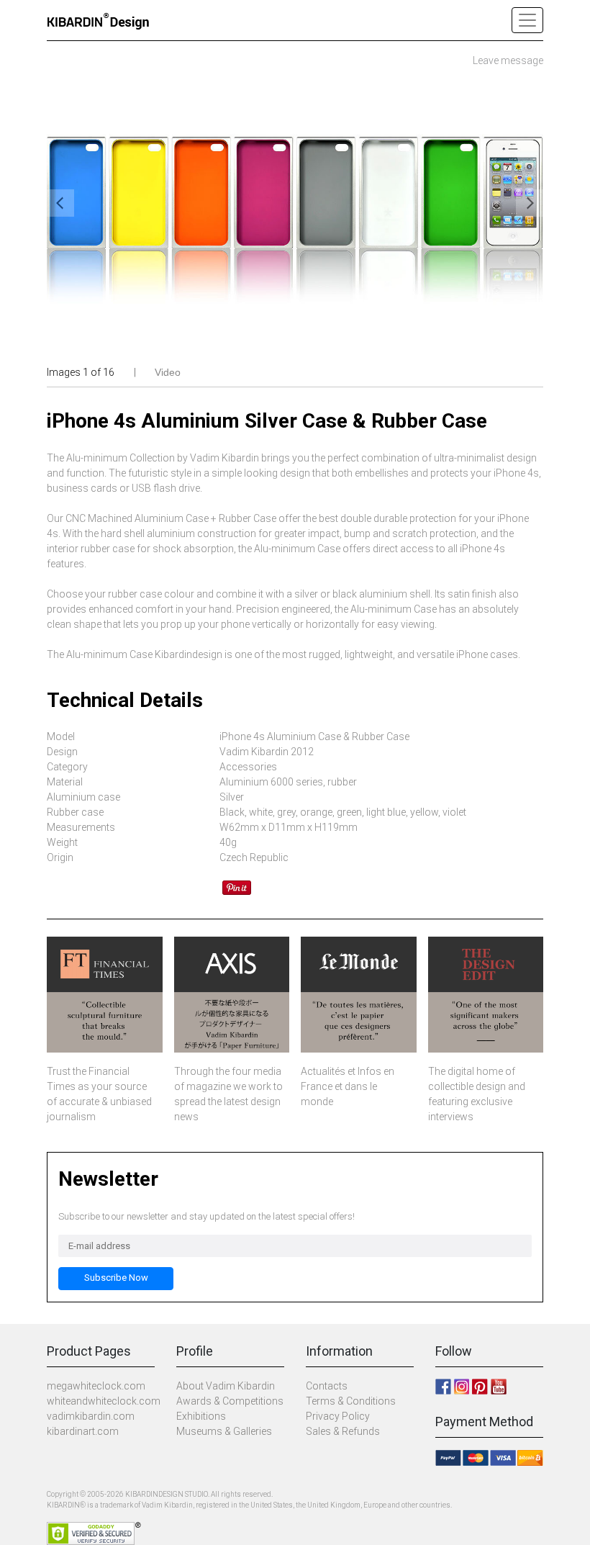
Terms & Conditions (351, 1401)
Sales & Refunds (343, 1431)
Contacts (327, 1386)
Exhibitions (201, 1416)
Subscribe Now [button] (116, 1277)
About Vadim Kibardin (225, 1386)
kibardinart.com (83, 1431)
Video (168, 372)
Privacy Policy (338, 1416)
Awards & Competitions (229, 1401)
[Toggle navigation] (527, 20)
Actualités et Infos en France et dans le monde (347, 1086)
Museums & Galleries (224, 1431)
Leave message (508, 60)
